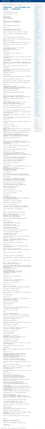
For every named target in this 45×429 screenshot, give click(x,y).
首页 (11, 1)
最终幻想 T (36, 13)
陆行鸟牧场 (36, 19)
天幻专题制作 (37, 51)
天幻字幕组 (36, 58)
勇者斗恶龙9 (36, 54)
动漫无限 (36, 67)
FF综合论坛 (36, 105)
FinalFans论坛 (37, 103)
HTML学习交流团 (37, 26)
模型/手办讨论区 (37, 114)
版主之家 (36, 94)
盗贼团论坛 (36, 106)
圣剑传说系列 (37, 72)
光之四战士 (36, 57)
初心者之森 (36, 68)
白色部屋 (36, 89)
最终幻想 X (36, 12)
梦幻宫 (36, 45)
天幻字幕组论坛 (37, 102)
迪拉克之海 (36, 112)
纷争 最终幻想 (37, 50)
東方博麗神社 (37, 111)
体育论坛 (36, 73)
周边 (17, 1)
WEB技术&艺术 (37, 65)
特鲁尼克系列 (37, 79)
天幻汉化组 (36, 122)
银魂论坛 (36, 40)
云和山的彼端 (10, 3)
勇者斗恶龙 (36, 76)
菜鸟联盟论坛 (37, 99)
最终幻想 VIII (37, 10)
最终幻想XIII (36, 80)
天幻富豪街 (36, 29)
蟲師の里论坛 (37, 43)
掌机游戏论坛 (37, 88)
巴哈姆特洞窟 (37, 14)
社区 (27, 1)
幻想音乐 (36, 18)
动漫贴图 (36, 81)
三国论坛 (36, 35)
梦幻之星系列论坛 (37, 23)
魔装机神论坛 (37, 109)
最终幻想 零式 (37, 131)
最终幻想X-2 (36, 74)
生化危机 (36, 59)
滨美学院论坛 (37, 104)
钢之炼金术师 (37, 52)
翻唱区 (36, 97)
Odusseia (36, 53)
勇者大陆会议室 (37, 98)
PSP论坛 (36, 90)
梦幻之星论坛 (37, 22)
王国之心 (36, 75)
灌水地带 (36, 60)
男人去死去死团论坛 (38, 116)
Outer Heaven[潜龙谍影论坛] (38, 49)
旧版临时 (30, 1)
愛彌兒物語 (36, 42)
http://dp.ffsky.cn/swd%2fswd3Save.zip (8, 425)
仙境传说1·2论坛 (37, 110)
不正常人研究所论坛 (38, 44)
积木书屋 (36, 34)
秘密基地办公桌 (37, 33)
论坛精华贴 (6, 3)
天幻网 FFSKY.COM (6, 1)
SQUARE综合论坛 (37, 15)
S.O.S (36, 41)
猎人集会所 (36, 30)
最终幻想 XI (36, 69)
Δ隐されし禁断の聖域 (38, 6)
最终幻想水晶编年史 (38, 36)
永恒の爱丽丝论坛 (37, 27)
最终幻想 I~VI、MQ (37, 7)
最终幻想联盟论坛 (37, 62)
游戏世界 (36, 96)
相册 (25, 1)
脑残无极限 (36, 113)
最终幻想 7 (36, 8)
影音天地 (36, 61)
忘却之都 (36, 20)
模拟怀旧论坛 (37, 82)
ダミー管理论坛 (37, 28)
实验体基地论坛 (37, 95)
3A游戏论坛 (36, 83)
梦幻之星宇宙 (37, 25)
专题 (22, 1)
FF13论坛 (36, 124)
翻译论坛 (36, 64)
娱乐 (20, 1)
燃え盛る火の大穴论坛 (38, 91)
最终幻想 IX (36, 11)
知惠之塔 (36, 66)
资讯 (14, 1)
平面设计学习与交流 (38, 87)
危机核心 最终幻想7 (37, 21)
